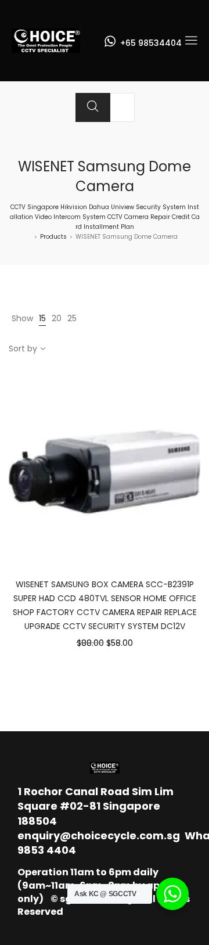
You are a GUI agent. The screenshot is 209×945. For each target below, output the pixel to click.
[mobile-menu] (191, 40)
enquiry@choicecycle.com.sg (98, 835)
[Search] (92, 107)
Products (53, 236)
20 (57, 318)
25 (72, 318)
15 (42, 318)
